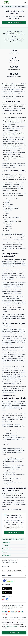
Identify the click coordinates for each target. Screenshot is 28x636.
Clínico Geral (6, 546)
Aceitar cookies (14, 633)
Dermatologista (6, 549)
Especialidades (9, 6)
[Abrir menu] (2, 2)
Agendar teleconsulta (15, 22)
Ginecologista (6, 555)
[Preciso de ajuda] (25, 2)
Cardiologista (6, 542)
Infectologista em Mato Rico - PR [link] (20, 6)
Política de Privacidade (11, 626)
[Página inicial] (2, 6)
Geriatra (4, 552)
